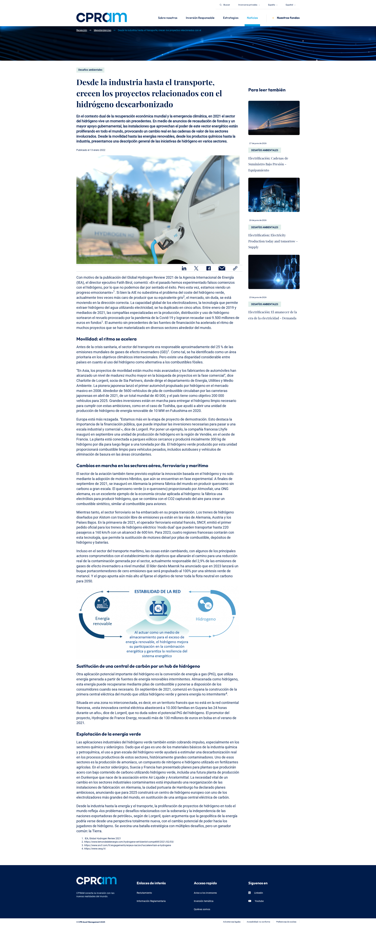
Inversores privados (248, 4)
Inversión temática (203, 901)
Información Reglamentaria (151, 901)
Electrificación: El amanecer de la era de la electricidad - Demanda (272, 314)
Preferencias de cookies (286, 921)
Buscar (226, 4)
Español (289, 4)
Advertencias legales (231, 921)
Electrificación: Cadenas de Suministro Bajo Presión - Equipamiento (268, 163)
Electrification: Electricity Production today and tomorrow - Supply (273, 240)
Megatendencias (102, 30)
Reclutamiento (144, 893)
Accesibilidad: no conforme (258, 921)
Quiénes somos (202, 909)
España (271, 4)
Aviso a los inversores (205, 893)
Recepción (81, 30)
